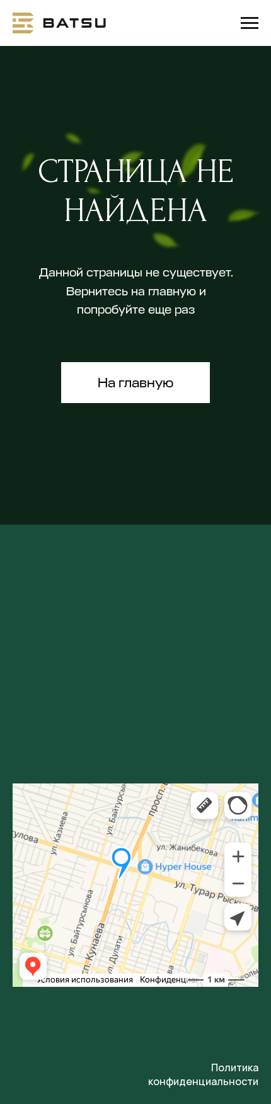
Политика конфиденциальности (203, 1074)
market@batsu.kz (69, 685)
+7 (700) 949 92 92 (71, 638)
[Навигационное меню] (249, 23)
